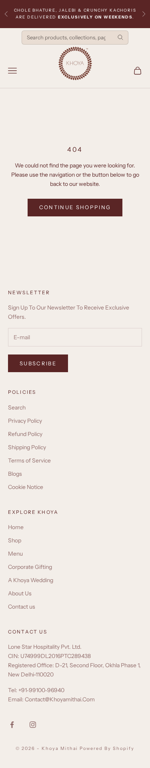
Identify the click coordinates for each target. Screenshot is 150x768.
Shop (14, 540)
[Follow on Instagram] (33, 725)
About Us (20, 593)
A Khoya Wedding (30, 580)
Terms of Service (29, 460)
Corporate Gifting (30, 566)
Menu (15, 553)
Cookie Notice (25, 487)
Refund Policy (25, 434)
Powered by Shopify (107, 748)
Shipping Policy (27, 447)
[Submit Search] (120, 37)
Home (16, 527)
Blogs (15, 473)
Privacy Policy (25, 420)
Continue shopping (75, 207)
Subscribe (38, 363)
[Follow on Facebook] (12, 725)
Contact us (21, 606)
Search (17, 407)
